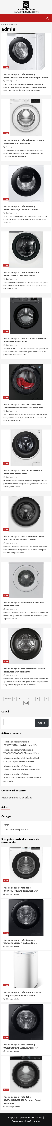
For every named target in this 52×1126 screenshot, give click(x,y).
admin (15, 81)
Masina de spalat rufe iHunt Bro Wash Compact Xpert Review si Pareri (21, 760)
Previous (7, 698)
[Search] (47, 18)
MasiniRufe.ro (26, 9)
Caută (5, 711)
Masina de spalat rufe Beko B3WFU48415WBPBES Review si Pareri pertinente (22, 777)
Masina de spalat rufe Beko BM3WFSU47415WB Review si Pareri (21, 743)
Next (26, 703)
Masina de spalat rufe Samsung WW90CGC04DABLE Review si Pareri (21, 751)
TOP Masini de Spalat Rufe (16, 829)
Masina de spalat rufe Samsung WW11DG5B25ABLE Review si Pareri (21, 768)
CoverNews (18, 1121)
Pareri (6, 67)
